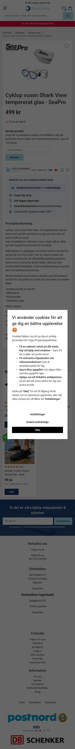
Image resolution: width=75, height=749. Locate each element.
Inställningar (37, 414)
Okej (37, 429)
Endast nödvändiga (37, 422)
